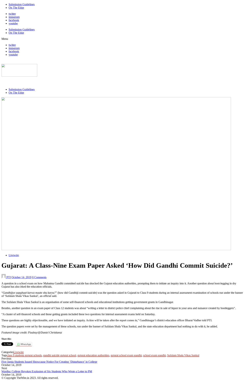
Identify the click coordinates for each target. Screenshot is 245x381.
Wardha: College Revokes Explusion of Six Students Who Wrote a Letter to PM (46, 371)
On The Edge (16, 7)
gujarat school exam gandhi (126, 355)
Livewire (14, 255)
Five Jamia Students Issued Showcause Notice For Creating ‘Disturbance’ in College (49, 361)
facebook (14, 20)
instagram (14, 16)
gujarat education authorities (93, 355)
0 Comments (39, 277)
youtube (13, 23)
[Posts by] (3, 277)
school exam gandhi (154, 355)
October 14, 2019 (21, 277)
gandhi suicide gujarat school (59, 355)
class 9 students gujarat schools (24, 355)
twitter (12, 13)
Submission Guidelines (22, 4)
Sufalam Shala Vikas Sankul (183, 355)
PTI (8, 277)
